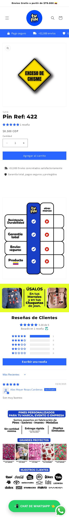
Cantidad (7, 136)
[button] (7, 18)
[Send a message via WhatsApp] (60, 510)
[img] (11, 384)
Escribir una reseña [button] (34, 362)
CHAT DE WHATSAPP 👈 (34, 506)
